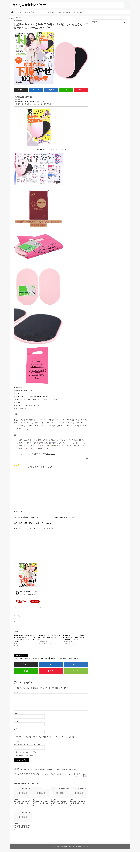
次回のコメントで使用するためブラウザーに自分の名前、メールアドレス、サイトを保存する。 (46, 737)
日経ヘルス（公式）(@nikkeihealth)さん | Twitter (31, 523)
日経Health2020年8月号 (59, 658)
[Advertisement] (51, 490)
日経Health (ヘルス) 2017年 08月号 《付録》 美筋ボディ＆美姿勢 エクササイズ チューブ (73, 637)
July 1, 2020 (50, 454)
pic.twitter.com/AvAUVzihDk (38, 448)
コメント (17, 692)
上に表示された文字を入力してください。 (27, 744)
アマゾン (36, 529)
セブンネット (19, 616)
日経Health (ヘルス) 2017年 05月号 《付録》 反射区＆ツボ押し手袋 (49, 637)
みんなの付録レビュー (29, 5)
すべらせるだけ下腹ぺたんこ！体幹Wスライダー (29, 658)
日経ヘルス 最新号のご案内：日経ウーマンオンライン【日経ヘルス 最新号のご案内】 (45, 517)
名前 (16, 713)
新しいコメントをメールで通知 (26, 752)
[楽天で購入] (28, 601)
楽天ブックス (52, 529)
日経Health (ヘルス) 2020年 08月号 (27, 101)
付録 (47, 658)
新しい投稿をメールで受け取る (26, 755)
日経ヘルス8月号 (73, 658)
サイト (16, 729)
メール (17, 721)
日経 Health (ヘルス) (21, 655)
